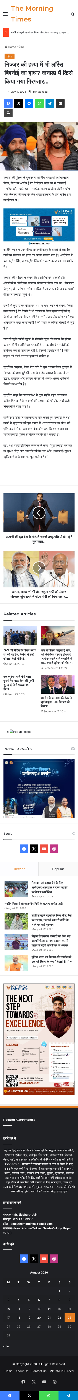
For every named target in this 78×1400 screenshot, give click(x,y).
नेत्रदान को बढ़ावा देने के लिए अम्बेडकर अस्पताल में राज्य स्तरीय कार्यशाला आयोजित (50, 887)
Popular (58, 869)
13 (39, 1308)
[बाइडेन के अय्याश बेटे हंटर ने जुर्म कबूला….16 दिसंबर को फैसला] (58, 684)
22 (59, 1317)
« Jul (6, 1346)
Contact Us (39, 1371)
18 (18, 1317)
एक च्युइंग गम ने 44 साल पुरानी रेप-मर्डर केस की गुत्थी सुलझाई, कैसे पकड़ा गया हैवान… (18, 683)
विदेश (21, 47)
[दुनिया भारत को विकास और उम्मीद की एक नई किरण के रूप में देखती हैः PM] (16, 963)
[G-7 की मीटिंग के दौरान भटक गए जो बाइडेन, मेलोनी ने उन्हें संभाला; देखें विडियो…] (20, 635)
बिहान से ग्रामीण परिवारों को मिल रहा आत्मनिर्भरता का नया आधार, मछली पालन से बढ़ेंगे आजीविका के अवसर (51, 940)
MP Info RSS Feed (62, 1371)
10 (8, 1308)
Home (11, 47)
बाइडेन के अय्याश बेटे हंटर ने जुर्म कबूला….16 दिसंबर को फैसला (56, 702)
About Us (22, 1371)
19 (28, 1317)
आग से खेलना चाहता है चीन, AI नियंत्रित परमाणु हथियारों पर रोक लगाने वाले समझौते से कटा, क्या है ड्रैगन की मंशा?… (57, 656)
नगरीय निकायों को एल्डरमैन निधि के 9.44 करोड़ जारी (34, 904)
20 (39, 1317)
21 (49, 1317)
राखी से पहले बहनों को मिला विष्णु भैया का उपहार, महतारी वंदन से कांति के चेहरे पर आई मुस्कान (52, 919)
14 (49, 1308)
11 (18, 1308)
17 (8, 1317)
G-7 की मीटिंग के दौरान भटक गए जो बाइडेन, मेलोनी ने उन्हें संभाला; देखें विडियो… (19, 654)
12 (28, 1308)
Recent (19, 869)
